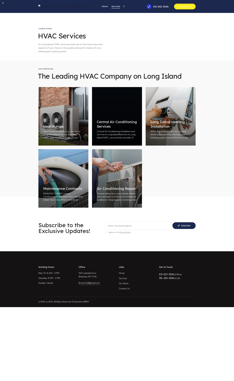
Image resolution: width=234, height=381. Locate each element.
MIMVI (86, 301)
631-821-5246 (167, 274)
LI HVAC (42, 301)
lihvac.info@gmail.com (89, 283)
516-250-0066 (167, 278)
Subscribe (185, 225)
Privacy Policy (125, 232)
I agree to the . (119, 232)
